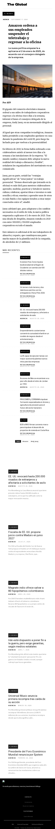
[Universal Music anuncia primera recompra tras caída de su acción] (27, 677)
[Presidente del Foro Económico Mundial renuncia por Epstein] (27, 733)
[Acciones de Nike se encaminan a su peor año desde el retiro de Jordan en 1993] (10, 376)
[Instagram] (9, 791)
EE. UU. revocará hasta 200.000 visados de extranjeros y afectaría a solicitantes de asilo (34, 312)
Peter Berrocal (27, 273)
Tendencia (25, 257)
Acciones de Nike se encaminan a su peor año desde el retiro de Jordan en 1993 (34, 381)
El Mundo (8, 13)
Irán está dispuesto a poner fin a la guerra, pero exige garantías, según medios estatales (27, 643)
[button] (49, 4)
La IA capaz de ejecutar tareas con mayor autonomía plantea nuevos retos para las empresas (34, 359)
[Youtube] (32, 791)
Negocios (25, 351)
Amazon (25, 441)
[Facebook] (4, 791)
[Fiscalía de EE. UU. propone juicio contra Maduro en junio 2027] (27, 514)
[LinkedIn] (15, 791)
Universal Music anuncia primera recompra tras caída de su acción (26, 699)
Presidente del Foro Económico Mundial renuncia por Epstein (27, 753)
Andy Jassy (34, 441)
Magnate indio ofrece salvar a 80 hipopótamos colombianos (26, 589)
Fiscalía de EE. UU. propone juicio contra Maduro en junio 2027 (25, 535)
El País (24, 420)
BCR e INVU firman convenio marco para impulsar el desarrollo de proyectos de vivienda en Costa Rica (34, 427)
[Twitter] (27, 791)
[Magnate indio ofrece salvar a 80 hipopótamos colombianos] (27, 569)
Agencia (6, 19)
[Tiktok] (21, 791)
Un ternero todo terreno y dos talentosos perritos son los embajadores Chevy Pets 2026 (32, 290)
